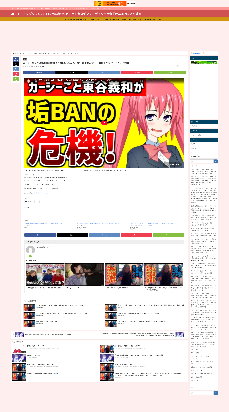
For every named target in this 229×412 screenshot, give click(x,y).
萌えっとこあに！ (196, 352)
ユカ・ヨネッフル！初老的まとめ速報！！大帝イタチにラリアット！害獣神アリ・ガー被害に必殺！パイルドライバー (203, 288)
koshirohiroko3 (182, 66)
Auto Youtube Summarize (40, 193)
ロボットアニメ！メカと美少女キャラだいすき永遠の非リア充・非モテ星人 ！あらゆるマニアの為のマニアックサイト (203, 258)
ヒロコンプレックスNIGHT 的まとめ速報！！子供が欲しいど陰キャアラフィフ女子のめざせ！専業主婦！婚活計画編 (203, 344)
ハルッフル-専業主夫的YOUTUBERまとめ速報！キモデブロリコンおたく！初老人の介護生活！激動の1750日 (203, 265)
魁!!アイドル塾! (195, 380)
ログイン (193, 143)
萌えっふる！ (194, 349)
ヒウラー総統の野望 (196, 377)
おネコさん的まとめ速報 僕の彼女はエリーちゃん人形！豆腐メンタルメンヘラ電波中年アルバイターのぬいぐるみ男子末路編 (203, 171)
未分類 (25, 59)
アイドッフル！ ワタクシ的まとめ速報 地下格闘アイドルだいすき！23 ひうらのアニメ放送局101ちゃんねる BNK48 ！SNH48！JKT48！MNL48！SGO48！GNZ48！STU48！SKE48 (203, 180)
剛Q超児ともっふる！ (197, 370)
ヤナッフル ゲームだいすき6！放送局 (201, 373)
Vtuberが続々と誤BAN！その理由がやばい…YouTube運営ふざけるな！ (44, 223)
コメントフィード (196, 152)
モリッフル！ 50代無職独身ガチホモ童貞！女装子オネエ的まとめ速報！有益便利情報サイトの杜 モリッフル (203, 327)
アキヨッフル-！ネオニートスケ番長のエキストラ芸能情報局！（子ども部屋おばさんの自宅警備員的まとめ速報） (203, 312)
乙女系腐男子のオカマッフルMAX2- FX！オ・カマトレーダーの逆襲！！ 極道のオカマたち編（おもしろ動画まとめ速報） (203, 217)
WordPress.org (195, 156)
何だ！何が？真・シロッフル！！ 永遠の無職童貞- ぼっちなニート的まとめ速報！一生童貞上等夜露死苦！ (203, 241)
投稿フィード (195, 148)
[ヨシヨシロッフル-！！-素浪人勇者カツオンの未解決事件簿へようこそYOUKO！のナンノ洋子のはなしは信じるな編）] (203, 319)
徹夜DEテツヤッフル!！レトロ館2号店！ (202, 367)
